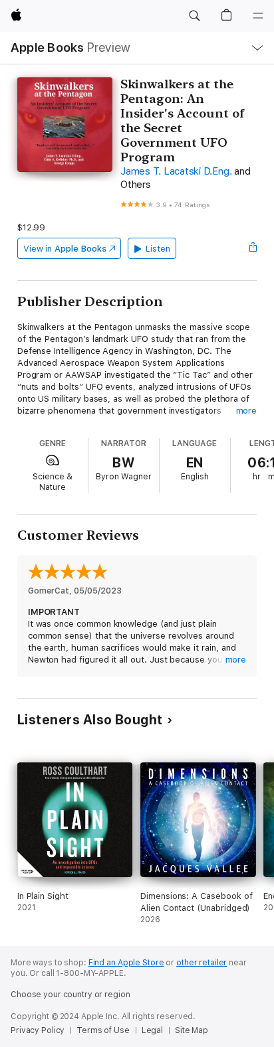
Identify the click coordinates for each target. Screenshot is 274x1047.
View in (64, 249)
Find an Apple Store (126, 962)
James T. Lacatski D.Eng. (175, 171)
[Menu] (258, 16)
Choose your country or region (70, 994)
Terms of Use (103, 1030)
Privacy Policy (38, 1030)
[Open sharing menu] (252, 248)
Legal (152, 1030)
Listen (158, 249)
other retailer (201, 962)
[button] (194, 16)
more (246, 411)
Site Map (191, 1030)
